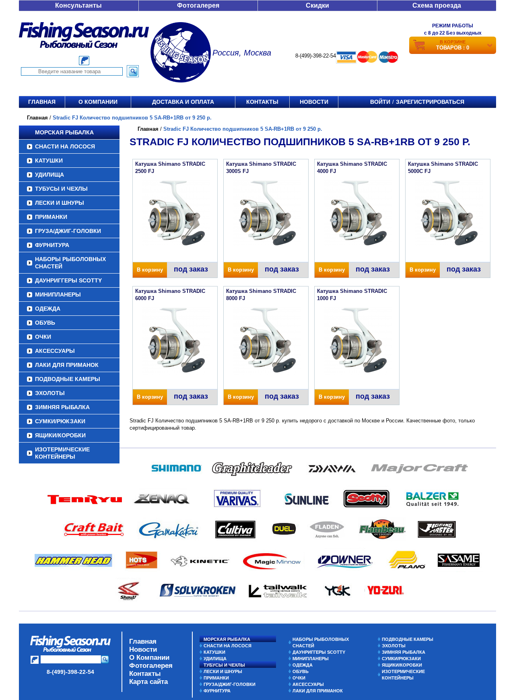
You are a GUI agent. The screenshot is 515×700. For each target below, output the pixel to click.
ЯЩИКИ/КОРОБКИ (60, 435)
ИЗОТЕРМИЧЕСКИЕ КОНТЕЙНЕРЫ (62, 453)
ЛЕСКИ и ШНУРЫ (59, 203)
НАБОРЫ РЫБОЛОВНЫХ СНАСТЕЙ (70, 263)
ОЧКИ (43, 337)
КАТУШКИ (49, 160)
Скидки (317, 5)
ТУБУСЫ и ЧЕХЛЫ (61, 188)
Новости (314, 102)
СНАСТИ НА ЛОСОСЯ (65, 146)
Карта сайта (148, 682)
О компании (97, 102)
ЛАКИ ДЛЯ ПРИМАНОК (67, 365)
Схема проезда (436, 5)
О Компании (149, 657)
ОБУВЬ (45, 322)
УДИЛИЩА (49, 174)
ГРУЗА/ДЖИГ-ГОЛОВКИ (68, 231)
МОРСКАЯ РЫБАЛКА (64, 132)
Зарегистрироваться (430, 102)
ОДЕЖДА (47, 308)
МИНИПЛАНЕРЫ (58, 294)
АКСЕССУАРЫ (55, 351)
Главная (42, 102)
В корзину (150, 270)
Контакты (262, 102)
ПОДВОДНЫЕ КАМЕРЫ (67, 379)
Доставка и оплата (183, 102)
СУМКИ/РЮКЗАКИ (60, 421)
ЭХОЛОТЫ (50, 393)
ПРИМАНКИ (51, 217)
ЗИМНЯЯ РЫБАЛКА (62, 407)
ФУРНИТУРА (52, 245)
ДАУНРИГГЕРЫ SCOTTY (68, 280)
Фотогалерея (198, 5)
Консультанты (78, 5)
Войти (380, 102)
